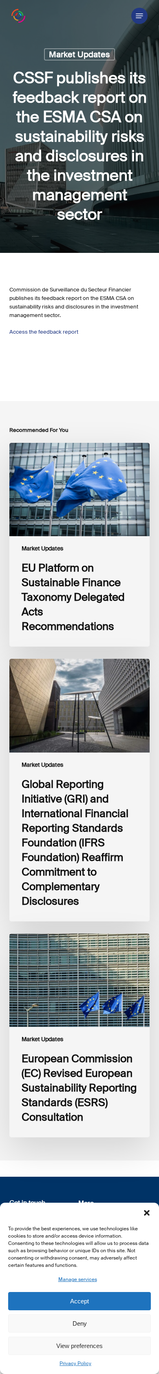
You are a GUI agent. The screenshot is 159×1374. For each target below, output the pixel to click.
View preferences (79, 1345)
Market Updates (79, 54)
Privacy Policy (75, 1363)
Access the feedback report (43, 331)
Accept (79, 1301)
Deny (80, 1323)
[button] (147, 1213)
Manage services (77, 1279)
